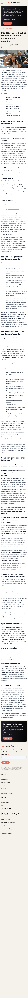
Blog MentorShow (5, 782)
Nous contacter (5, 800)
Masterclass (4, 777)
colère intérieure (6, 225)
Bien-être (9, 28)
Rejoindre (7, 23)
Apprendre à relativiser (13, 116)
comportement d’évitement (18, 185)
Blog (2, 28)
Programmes (4, 779)
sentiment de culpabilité (8, 425)
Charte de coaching (6, 829)
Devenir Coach (5, 802)
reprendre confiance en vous (17, 706)
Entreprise (3, 791)
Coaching (3, 788)
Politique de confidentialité (8, 822)
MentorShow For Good (6, 793)
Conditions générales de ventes (9, 825)
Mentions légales (5, 819)
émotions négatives (7, 72)
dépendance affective (12, 209)
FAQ (2, 805)
